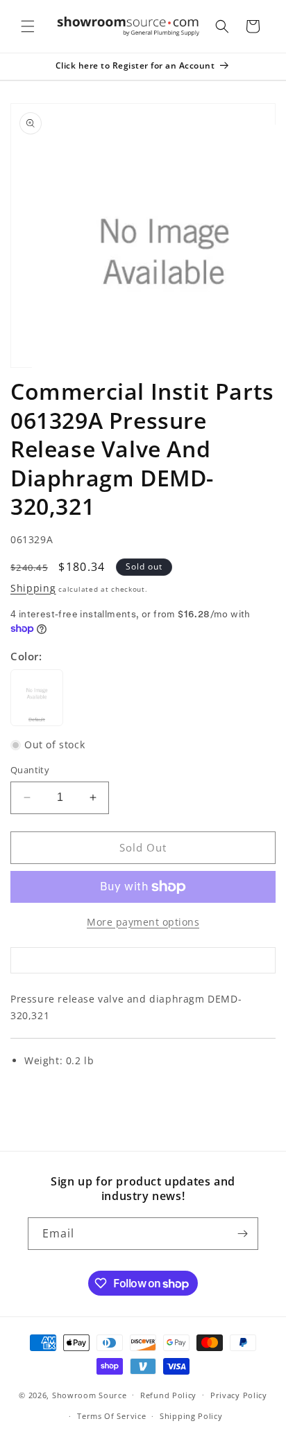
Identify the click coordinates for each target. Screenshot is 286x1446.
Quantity (29, 770)
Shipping (33, 587)
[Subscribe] (242, 1233)
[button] (27, 26)
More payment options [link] (143, 921)
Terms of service (111, 1416)
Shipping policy (191, 1416)
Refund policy (168, 1395)
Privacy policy (238, 1395)
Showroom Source (89, 1394)
